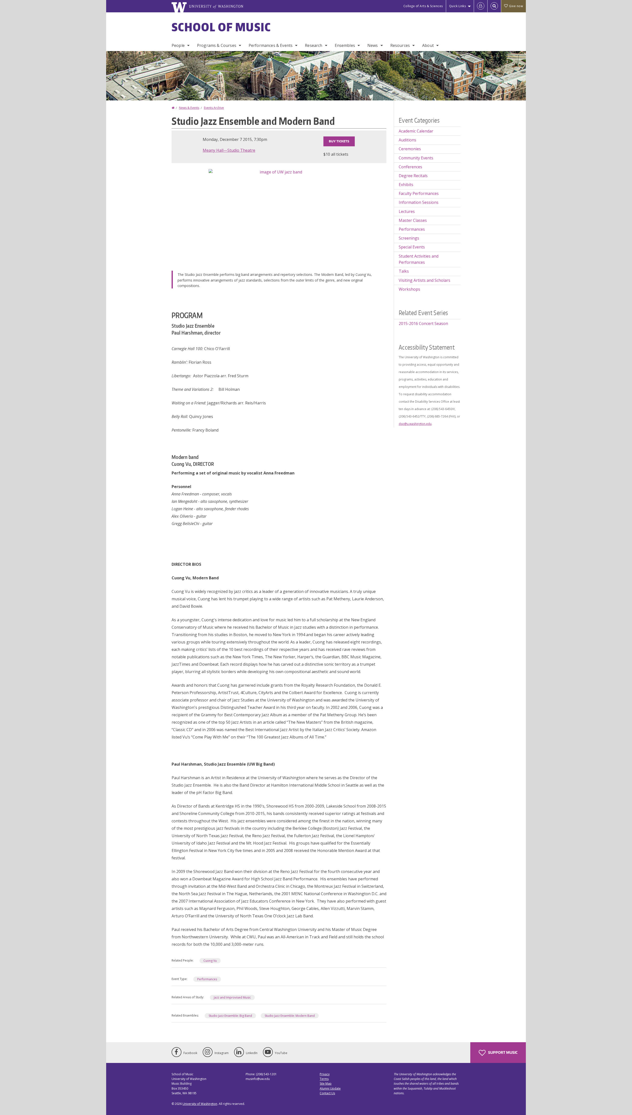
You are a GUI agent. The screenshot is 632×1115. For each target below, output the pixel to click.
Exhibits (406, 184)
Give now (516, 6)
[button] (279, 215)
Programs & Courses (216, 45)
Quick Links (457, 6)
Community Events (416, 158)
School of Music (221, 27)
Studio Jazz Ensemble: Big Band (230, 1016)
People (178, 45)
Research (313, 45)
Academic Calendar (416, 131)
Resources (400, 45)
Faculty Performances (419, 193)
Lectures (407, 211)
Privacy (325, 1074)
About (428, 45)
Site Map (326, 1083)
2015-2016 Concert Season (423, 323)
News (372, 45)
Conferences (410, 167)
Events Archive (214, 108)
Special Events (412, 247)
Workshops (409, 289)
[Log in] (480, 6)
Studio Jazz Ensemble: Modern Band (290, 1016)
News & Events (189, 108)
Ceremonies (410, 148)
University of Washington (199, 1104)
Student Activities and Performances (418, 259)
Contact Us (327, 1093)
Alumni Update (330, 1088)
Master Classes (413, 220)
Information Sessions (418, 202)
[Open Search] (494, 6)
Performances (207, 979)
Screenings (409, 238)
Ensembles (345, 45)
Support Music (502, 1052)
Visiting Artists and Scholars (424, 280)
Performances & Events (271, 45)
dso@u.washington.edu (415, 424)
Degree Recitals (413, 175)
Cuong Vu (210, 961)
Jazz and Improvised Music (232, 997)
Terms (324, 1079)
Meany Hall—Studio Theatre (229, 150)
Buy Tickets (339, 141)
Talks (404, 271)
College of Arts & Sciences (423, 6)
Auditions (407, 140)
